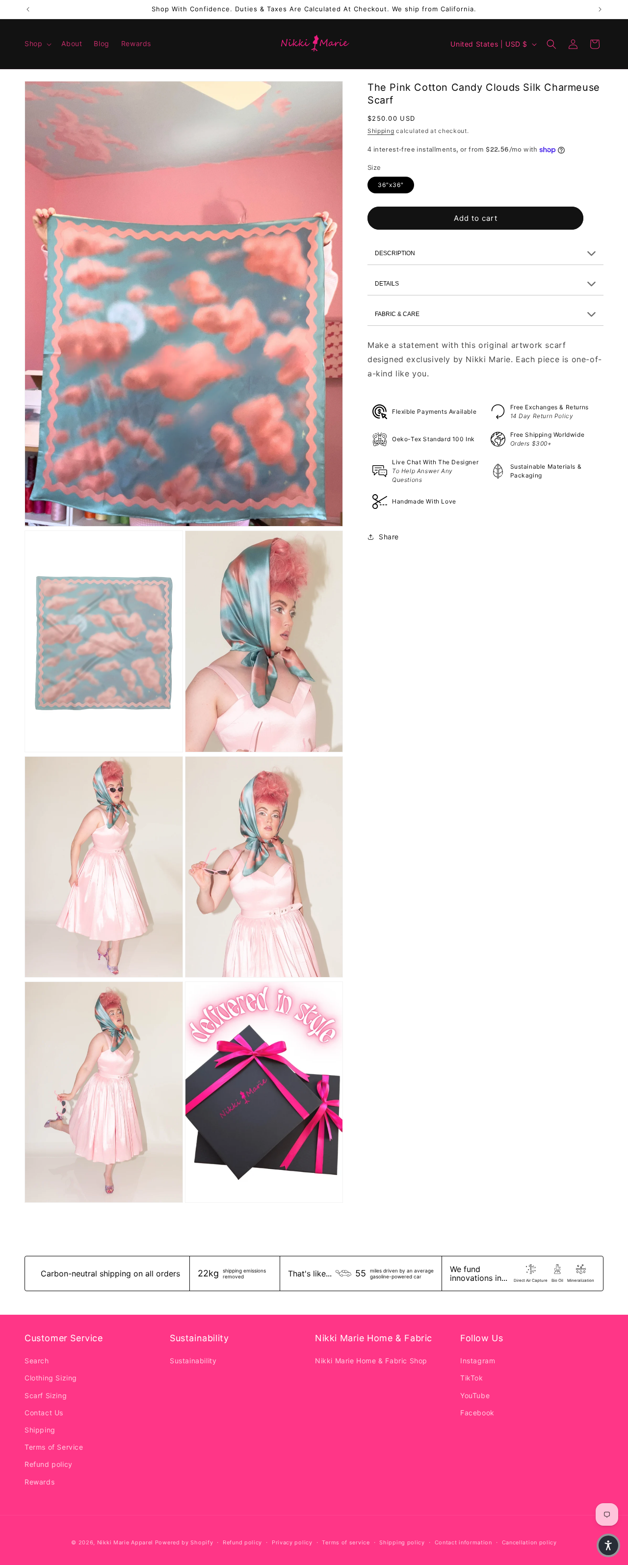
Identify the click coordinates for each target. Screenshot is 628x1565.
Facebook (477, 1412)
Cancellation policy (529, 1542)
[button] (37, 43)
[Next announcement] (600, 9)
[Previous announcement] (28, 9)
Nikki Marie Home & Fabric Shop (371, 1360)
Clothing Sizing (51, 1378)
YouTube (475, 1395)
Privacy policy (292, 1542)
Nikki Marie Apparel (125, 1542)
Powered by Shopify (184, 1542)
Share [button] (389, 536)
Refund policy (49, 1464)
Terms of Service (54, 1447)
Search (37, 1360)
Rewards (39, 1482)
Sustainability (193, 1360)
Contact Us (44, 1412)
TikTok (471, 1378)
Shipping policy (402, 1542)
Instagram (477, 1360)
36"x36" (391, 185)
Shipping (380, 131)
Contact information (463, 1542)
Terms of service (345, 1542)
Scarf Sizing (46, 1395)
